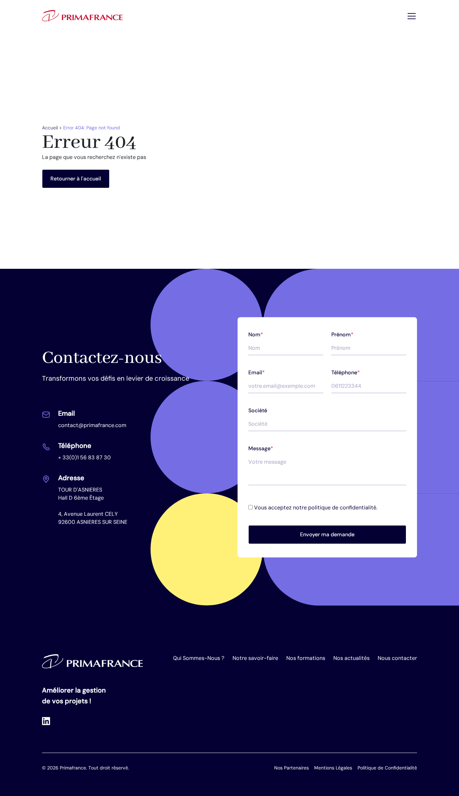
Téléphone (345, 372)
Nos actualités (351, 658)
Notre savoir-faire (255, 658)
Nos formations (305, 658)
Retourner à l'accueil (75, 178)
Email (256, 372)
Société (257, 410)
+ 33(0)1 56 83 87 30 (84, 457)
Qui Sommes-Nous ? (198, 658)
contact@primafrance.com (92, 425)
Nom (255, 334)
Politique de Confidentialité (387, 768)
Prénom (342, 334)
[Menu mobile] (411, 16)
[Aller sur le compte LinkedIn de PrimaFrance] (46, 720)
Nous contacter (397, 658)
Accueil (50, 128)
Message (260, 448)
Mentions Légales (333, 768)
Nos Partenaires (291, 768)
